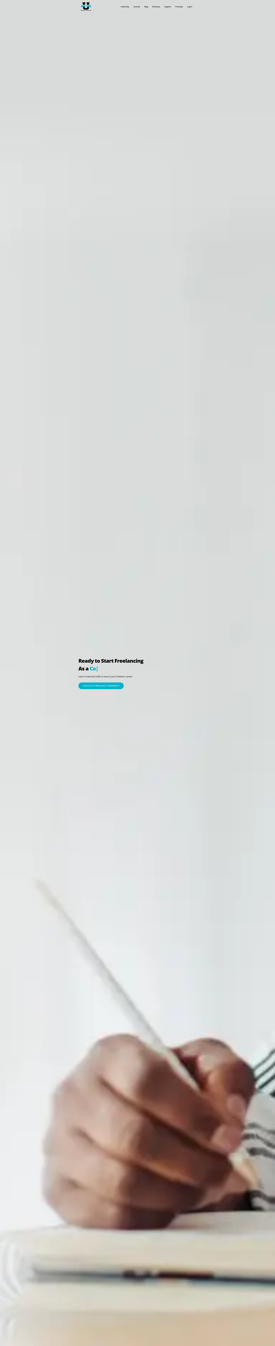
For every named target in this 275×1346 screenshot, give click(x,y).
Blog (146, 6)
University (125, 6)
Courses (136, 6)
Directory (156, 6)
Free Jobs (179, 6)
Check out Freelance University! (101, 685)
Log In (189, 6)
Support (167, 6)
